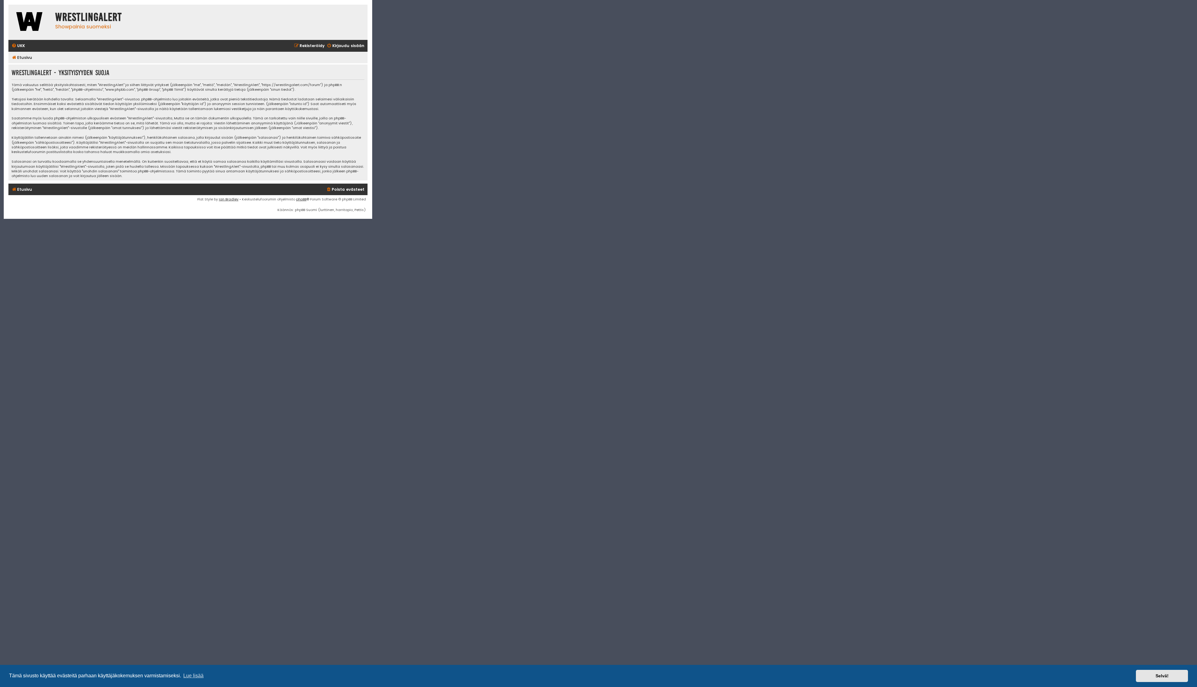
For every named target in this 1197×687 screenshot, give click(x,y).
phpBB (301, 199)
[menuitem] (18, 46)
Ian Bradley (228, 199)
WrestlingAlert (88, 17)
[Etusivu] (30, 22)
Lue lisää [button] (193, 675)
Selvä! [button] (1162, 675)
